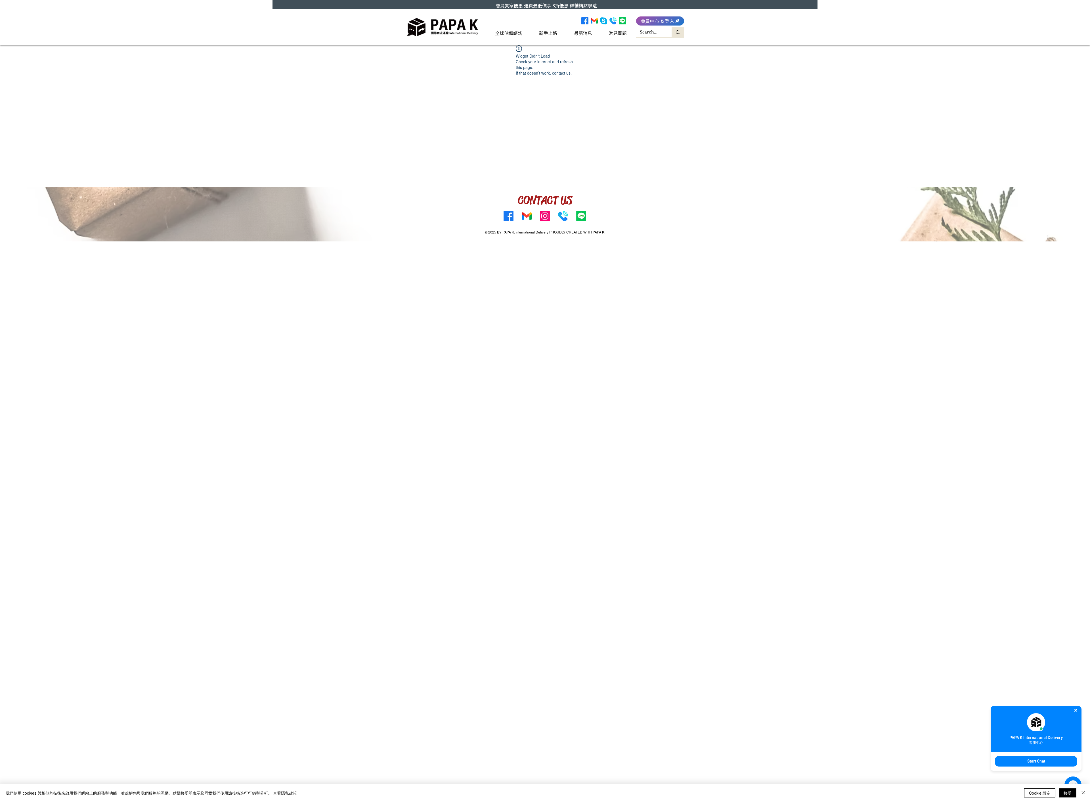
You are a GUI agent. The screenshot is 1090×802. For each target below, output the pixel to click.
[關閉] (1083, 792)
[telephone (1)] (613, 20)
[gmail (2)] (594, 20)
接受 (1068, 793)
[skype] (603, 20)
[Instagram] (545, 216)
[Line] (622, 20)
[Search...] (678, 32)
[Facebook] (584, 20)
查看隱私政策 (285, 793)
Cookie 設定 (1040, 793)
